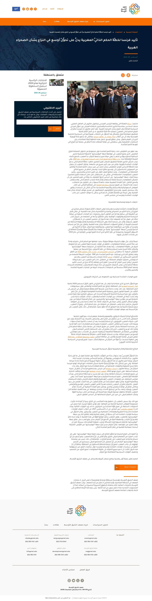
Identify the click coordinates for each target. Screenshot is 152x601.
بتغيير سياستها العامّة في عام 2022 (81, 337)
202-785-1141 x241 (31, 542)
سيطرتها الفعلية (102, 185)
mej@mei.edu (91, 552)
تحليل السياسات (102, 22)
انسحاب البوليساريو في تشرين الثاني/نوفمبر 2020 (96, 252)
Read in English (130, 467)
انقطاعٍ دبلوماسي (126, 409)
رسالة (129, 124)
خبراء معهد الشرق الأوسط (77, 22)
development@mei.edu (61, 552)
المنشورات (118, 32)
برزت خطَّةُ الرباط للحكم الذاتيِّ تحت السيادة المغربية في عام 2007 (96, 159)
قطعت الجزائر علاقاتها (97, 371)
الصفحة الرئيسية (132, 32)
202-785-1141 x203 (61, 555)
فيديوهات (60, 9)
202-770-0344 (61, 542)
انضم (58, 129)
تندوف (110, 257)
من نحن (44, 9)
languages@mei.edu (61, 538)
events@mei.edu (90, 538)
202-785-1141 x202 (90, 542)
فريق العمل (85, 570)
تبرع (16, 9)
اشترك (52, 9)
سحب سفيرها (111, 369)
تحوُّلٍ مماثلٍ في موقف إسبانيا (104, 137)
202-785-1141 (31, 555)
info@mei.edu (31, 552)
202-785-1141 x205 (90, 555)
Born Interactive (51, 598)
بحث (44, 22)
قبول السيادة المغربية (130, 286)
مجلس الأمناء (68, 570)
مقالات (56, 22)
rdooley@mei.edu (32, 538)
